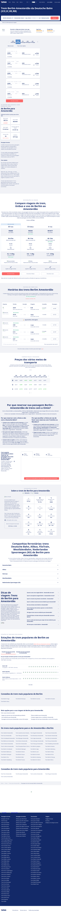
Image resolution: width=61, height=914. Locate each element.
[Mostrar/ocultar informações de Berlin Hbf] (58, 666)
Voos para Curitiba (35, 820)
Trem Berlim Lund (34, 751)
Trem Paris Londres (5, 876)
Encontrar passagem (6, 122)
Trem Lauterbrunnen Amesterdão (23, 733)
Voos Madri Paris (35, 884)
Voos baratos (34, 816)
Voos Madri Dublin (35, 870)
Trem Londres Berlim (6, 847)
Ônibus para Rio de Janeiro (22, 820)
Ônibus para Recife (20, 832)
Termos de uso (23, 910)
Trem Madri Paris (5, 855)
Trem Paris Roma (5, 884)
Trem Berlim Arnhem (35, 754)
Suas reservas (42, 2)
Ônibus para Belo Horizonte (22, 826)
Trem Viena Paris (5, 897)
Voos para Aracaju (35, 834)
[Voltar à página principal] (5, 2)
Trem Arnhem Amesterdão (7, 743)
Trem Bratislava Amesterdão (36, 735)
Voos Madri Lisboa (35, 876)
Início (2, 783)
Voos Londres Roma (35, 857)
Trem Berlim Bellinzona (6, 751)
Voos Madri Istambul (36, 874)
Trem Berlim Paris (5, 834)
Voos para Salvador (35, 818)
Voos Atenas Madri (35, 838)
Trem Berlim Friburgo (50, 757)
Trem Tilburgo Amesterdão (22, 735)
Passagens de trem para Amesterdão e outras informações (14, 719)
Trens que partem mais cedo (10, 344)
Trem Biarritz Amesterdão (51, 738)
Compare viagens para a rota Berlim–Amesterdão (42, 717)
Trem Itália (3, 901)
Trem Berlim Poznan (20, 759)
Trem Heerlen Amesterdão (51, 735)
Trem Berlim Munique (20, 698)
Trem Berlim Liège (34, 749)
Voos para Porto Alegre (36, 824)
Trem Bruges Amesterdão (51, 774)
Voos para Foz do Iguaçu (36, 830)
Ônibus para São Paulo (21, 818)
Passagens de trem (5, 816)
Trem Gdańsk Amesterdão (7, 733)
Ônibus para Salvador (21, 834)
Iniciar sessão (57, 2)
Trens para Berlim (5, 828)
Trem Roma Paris (5, 893)
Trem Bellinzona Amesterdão (7, 741)
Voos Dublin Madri (35, 845)
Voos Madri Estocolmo (36, 872)
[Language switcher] (34, 2)
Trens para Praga (5, 830)
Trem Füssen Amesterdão (51, 733)
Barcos (21, 2)
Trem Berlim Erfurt (49, 754)
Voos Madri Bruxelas (35, 868)
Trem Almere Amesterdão (21, 741)
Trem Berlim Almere (20, 751)
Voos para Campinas (35, 832)
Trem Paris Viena (5, 888)
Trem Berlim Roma (5, 836)
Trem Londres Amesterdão (36, 774)
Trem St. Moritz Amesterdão (7, 746)
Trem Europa (4, 820)
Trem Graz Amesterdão (6, 735)
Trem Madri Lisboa (5, 851)
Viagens (47, 816)
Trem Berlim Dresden (50, 698)
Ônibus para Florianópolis (22, 828)
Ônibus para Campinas (21, 824)
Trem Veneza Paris (5, 895)
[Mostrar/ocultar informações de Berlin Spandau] (58, 672)
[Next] (37, 41)
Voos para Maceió (35, 828)
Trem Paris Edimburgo (6, 872)
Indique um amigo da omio (52, 822)
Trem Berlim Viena (5, 701)
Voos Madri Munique (36, 882)
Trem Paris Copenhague (6, 870)
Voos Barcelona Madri (36, 840)
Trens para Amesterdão (14, 783)
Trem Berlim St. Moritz (35, 759)
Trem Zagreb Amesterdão (36, 733)
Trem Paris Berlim (5, 868)
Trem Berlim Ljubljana (35, 746)
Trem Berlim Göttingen (6, 754)
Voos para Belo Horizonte (37, 822)
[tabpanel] (40, 469)
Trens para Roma (5, 824)
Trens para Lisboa (5, 832)
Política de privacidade (34, 910)
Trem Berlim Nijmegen (21, 749)
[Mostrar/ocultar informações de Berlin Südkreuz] (58, 678)
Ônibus (13, 2)
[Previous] (12, 376)
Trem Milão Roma (5, 865)
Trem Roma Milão (5, 891)
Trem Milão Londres (6, 859)
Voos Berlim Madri (35, 842)
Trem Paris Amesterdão (6, 774)
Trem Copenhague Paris (6, 840)
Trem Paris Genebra (6, 874)
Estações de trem (5, 818)
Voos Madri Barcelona (36, 865)
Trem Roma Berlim (5, 890)
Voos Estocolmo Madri (36, 847)
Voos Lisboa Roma (35, 853)
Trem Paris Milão (5, 880)
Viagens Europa (49, 818)
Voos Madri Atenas (35, 861)
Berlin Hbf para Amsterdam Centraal (42, 644)
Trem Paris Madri (5, 878)
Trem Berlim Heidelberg (6, 759)
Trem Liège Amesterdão (35, 738)
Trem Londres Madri (6, 849)
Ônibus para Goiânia (21, 836)
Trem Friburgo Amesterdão (36, 743)
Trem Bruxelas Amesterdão (22, 774)
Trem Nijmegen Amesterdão (22, 738)
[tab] (10, 45)
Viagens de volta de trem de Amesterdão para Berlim (13, 715)
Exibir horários (6, 138)
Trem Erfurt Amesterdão (21, 743)
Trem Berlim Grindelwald (6, 749)
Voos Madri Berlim (35, 866)
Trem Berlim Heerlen (50, 746)
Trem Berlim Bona (49, 759)
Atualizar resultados (30, 298)
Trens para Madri (5, 822)
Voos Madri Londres (35, 878)
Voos (17, 2)
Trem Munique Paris (6, 866)
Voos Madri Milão (35, 880)
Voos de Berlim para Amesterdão (8, 717)
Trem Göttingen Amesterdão (36, 741)
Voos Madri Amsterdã (36, 859)
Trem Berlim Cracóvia (35, 698)
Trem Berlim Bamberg (50, 749)
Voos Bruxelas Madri (35, 843)
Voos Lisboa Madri (35, 851)
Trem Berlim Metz (20, 757)
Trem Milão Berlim (5, 857)
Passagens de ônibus (21, 816)
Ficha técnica (15, 910)
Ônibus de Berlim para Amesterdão (39, 715)
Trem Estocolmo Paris (6, 843)
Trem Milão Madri (5, 861)
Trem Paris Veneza (5, 886)
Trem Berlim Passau (20, 754)
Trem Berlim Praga (5, 698)
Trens (10, 2)
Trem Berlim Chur (5, 757)
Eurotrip (47, 820)
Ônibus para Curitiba (21, 822)
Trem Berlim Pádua (49, 751)
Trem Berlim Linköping (35, 757)
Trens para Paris (5, 826)
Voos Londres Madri (35, 855)
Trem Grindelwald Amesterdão (8, 738)
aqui (42, 348)
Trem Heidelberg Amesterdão (52, 743)
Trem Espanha (4, 899)
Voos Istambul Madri (36, 849)
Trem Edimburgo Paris (6, 842)
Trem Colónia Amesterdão (7, 776)
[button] (28, 18)
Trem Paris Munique (6, 882)
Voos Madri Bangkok (36, 863)
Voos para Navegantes (36, 836)
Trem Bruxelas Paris (6, 838)
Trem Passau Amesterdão (51, 741)
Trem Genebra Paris (6, 845)
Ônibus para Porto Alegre (22, 830)
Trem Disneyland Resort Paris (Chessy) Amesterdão (27, 746)
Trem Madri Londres (6, 853)
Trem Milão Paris (5, 863)
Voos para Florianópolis (36, 826)
